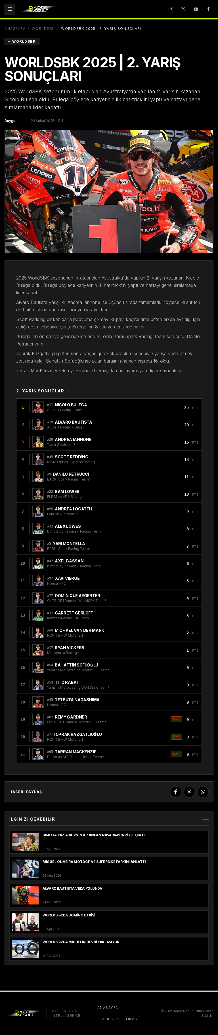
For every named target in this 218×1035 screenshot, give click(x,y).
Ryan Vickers (69, 647)
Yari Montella (69, 543)
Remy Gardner (71, 717)
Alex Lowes (68, 526)
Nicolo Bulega (71, 404)
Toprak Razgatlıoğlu (77, 734)
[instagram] (171, 9)
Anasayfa (15, 28)
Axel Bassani (70, 560)
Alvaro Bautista (73, 422)
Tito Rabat (67, 682)
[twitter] (183, 9)
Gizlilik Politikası (118, 1019)
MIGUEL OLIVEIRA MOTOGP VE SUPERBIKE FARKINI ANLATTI (94, 862)
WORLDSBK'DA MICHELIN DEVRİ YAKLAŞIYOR (81, 942)
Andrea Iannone (73, 439)
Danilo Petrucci (71, 474)
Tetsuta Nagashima (77, 699)
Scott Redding (71, 456)
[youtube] (196, 9)
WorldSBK (43, 28)
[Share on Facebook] (175, 792)
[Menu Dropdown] (10, 9)
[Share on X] (189, 792)
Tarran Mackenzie (75, 751)
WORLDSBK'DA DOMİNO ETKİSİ (69, 915)
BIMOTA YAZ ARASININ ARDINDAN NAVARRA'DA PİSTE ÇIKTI (94, 835)
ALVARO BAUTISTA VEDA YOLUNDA (72, 888)
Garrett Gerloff (74, 612)
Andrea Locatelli (74, 508)
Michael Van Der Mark (79, 630)
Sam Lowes (67, 491)
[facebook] (208, 9)
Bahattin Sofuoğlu (76, 665)
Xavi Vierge (67, 578)
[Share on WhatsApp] (203, 792)
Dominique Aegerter (77, 595)
